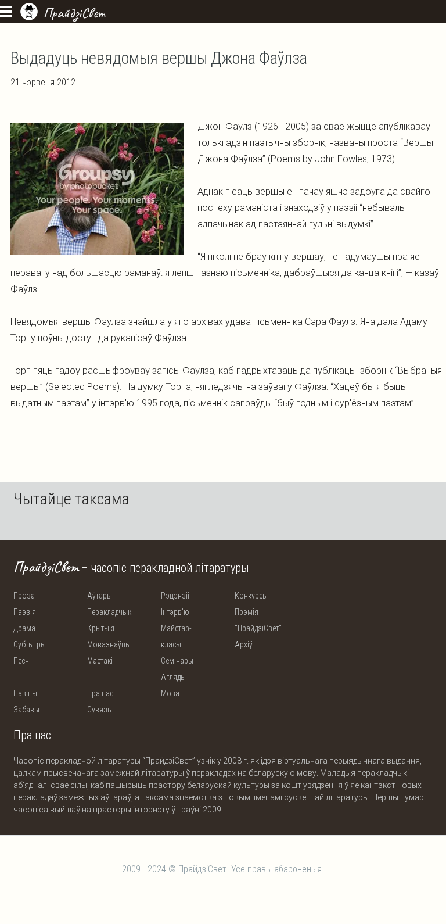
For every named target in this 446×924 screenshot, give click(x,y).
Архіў (244, 644)
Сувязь (99, 709)
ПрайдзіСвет (74, 13)
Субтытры (29, 644)
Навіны (25, 693)
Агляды (173, 677)
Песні (22, 660)
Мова (170, 693)
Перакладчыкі (110, 612)
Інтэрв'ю (175, 612)
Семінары (177, 660)
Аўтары (99, 595)
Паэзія (24, 612)
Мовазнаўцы (109, 644)
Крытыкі (100, 628)
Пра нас (100, 693)
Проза (24, 595)
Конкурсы (251, 595)
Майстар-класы (176, 636)
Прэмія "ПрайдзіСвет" (258, 620)
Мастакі (100, 660)
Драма (24, 628)
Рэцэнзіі (175, 595)
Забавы (26, 709)
